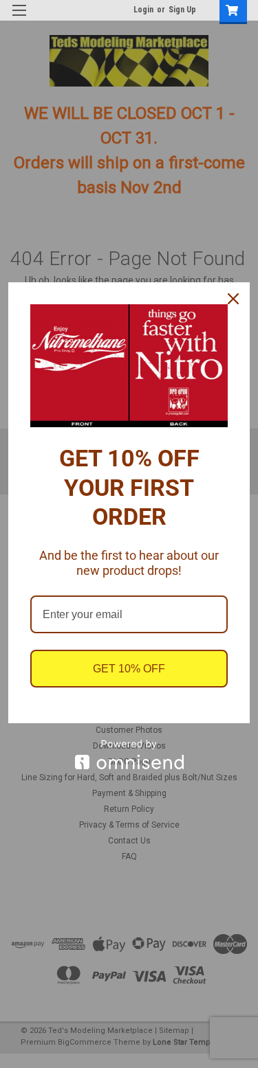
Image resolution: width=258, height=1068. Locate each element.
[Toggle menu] (19, 19)
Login (143, 9)
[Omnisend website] (129, 754)
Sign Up (182, 9)
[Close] (233, 298)
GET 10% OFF (129, 668)
